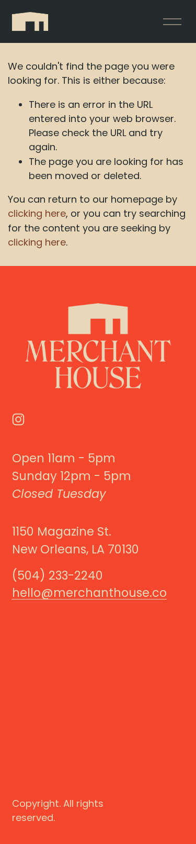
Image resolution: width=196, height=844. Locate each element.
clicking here (37, 213)
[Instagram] (18, 419)
